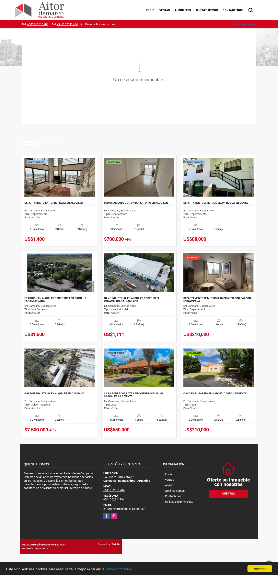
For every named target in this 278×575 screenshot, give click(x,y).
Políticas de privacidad (179, 501)
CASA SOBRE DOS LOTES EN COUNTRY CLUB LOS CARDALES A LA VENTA (133, 395)
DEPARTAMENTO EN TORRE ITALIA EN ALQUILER (53, 202)
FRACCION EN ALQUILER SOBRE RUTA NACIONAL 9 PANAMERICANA (55, 299)
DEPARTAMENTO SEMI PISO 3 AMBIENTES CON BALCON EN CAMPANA (217, 299)
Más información (119, 568)
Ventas (164, 10)
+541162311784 (37, 24)
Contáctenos (233, 10)
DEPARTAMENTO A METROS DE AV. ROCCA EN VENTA (215, 202)
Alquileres (183, 10)
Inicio (150, 10)
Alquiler (169, 485)
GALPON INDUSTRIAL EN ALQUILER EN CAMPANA (54, 393)
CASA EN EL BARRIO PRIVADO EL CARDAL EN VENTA (215, 393)
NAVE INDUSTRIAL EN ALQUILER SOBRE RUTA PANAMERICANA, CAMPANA (131, 299)
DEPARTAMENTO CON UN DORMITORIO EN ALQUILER (136, 202)
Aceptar (260, 568)
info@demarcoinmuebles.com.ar (124, 508)
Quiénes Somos (207, 10)
